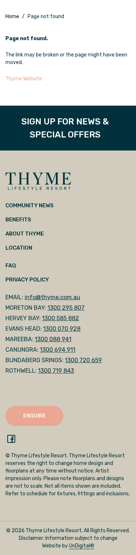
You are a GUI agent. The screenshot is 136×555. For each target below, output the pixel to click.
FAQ (10, 265)
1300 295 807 (66, 307)
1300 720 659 (83, 360)
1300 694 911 (57, 349)
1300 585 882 (60, 318)
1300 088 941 (53, 339)
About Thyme (24, 233)
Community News (29, 205)
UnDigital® (81, 546)
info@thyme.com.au (52, 297)
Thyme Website (23, 79)
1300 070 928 (62, 328)
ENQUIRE (34, 416)
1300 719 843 (56, 370)
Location (18, 248)
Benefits (18, 219)
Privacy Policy (27, 279)
